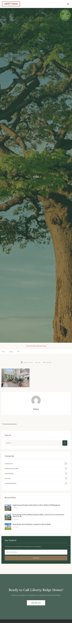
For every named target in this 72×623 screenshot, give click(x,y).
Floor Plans (8, 478)
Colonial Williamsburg (10, 483)
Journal (11, 351)
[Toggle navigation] (68, 4)
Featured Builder (9, 473)
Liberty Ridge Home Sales (11, 468)
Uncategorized (9, 463)
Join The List (36, 603)
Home (3, 351)
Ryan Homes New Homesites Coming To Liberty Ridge (32, 524)
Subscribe (36, 558)
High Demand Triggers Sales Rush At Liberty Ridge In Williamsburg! (36, 505)
